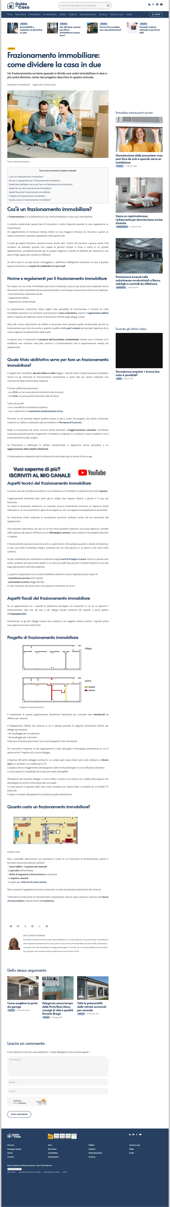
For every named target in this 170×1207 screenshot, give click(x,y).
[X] (153, 4)
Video (131, 1149)
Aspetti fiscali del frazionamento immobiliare (29, 192)
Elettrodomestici (95, 1153)
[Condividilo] (18, 926)
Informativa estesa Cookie (51, 1172)
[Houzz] (149, 4)
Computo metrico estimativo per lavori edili (149, 29)
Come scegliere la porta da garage (22, 1004)
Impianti (92, 1149)
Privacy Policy (11, 1172)
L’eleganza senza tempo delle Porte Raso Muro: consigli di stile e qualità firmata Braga (57, 1008)
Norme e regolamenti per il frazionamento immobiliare (34, 180)
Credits (64, 1172)
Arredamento (53, 1157)
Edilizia (91, 1145)
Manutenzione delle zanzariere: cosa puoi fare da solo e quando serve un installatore (139, 158)
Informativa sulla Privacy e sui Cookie (29, 1172)
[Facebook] (157, 4)
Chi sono (10, 1145)
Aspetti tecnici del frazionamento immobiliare (30, 188)
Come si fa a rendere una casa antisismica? (110, 28)
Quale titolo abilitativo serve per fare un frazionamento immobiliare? (41, 184)
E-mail (119, 56)
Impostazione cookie (14, 1169)
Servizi (9, 1153)
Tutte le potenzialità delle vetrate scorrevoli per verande (91, 1006)
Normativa (52, 1149)
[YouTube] (161, 4)
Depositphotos (24, 161)
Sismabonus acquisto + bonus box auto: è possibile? (138, 373)
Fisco (50, 1145)
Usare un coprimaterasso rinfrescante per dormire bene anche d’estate (139, 219)
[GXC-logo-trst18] (18, 5)
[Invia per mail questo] (10, 926)
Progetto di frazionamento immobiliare (27, 196)
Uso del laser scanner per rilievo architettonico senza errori (70, 31)
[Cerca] (108, 5)
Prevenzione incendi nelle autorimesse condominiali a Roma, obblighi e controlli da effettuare (138, 280)
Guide (131, 1153)
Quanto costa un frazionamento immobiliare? (30, 200)
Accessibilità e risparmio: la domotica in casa (31, 29)
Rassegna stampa (14, 1149)
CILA (15, 392)
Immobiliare (53, 1153)
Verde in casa (134, 1145)
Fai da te (92, 1157)
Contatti (10, 1157)
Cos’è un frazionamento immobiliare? (26, 177)
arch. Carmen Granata (34, 936)
